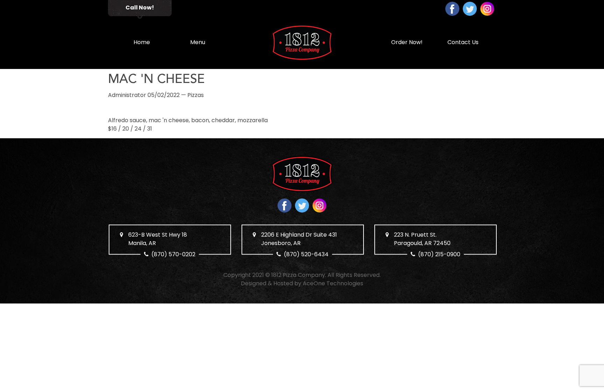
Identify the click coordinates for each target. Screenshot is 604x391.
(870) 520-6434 (306, 254)
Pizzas (195, 95)
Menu (197, 42)
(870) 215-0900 (439, 254)
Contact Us (463, 42)
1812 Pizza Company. (298, 275)
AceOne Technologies (333, 283)
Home (142, 42)
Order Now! (407, 42)
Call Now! (139, 8)
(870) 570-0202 (174, 254)
